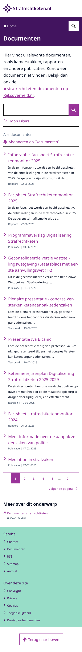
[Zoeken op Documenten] (74, 110)
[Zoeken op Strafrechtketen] (74, 26)
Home (12, 26)
